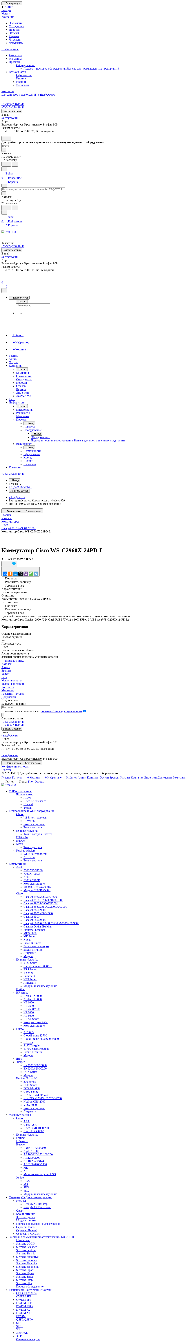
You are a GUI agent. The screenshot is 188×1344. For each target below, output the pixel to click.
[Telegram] (36, 574)
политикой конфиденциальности (61, 711)
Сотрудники (16, 26)
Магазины (15, 58)
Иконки (21, 81)
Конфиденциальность (15, 766)
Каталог (6, 663)
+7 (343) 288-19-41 (12, 104)
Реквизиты (15, 55)
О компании (16, 23)
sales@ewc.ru (9, 117)
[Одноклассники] (10, 574)
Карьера (14, 36)
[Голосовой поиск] (6, 164)
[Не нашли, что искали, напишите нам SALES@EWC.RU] (15, 164)
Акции (5, 667)
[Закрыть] (4, 290)
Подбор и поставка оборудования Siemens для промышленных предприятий (71, 68)
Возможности (18, 71)
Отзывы (14, 32)
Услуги (5, 673)
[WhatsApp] (31, 574)
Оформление (24, 75)
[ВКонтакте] (5, 574)
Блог (4, 677)
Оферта (6, 769)
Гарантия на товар (12, 693)
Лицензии (15, 39)
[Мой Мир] (15, 574)
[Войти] (3, 278)
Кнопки (21, 78)
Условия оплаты (11, 680)
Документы (16, 42)
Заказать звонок (12, 111)
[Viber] (26, 574)
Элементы (22, 85)
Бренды (6, 670)
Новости (14, 29)
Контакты (7, 687)
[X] (20, 574)
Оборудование (25, 65)
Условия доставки (12, 683)
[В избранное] (9, 564)
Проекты (15, 61)
